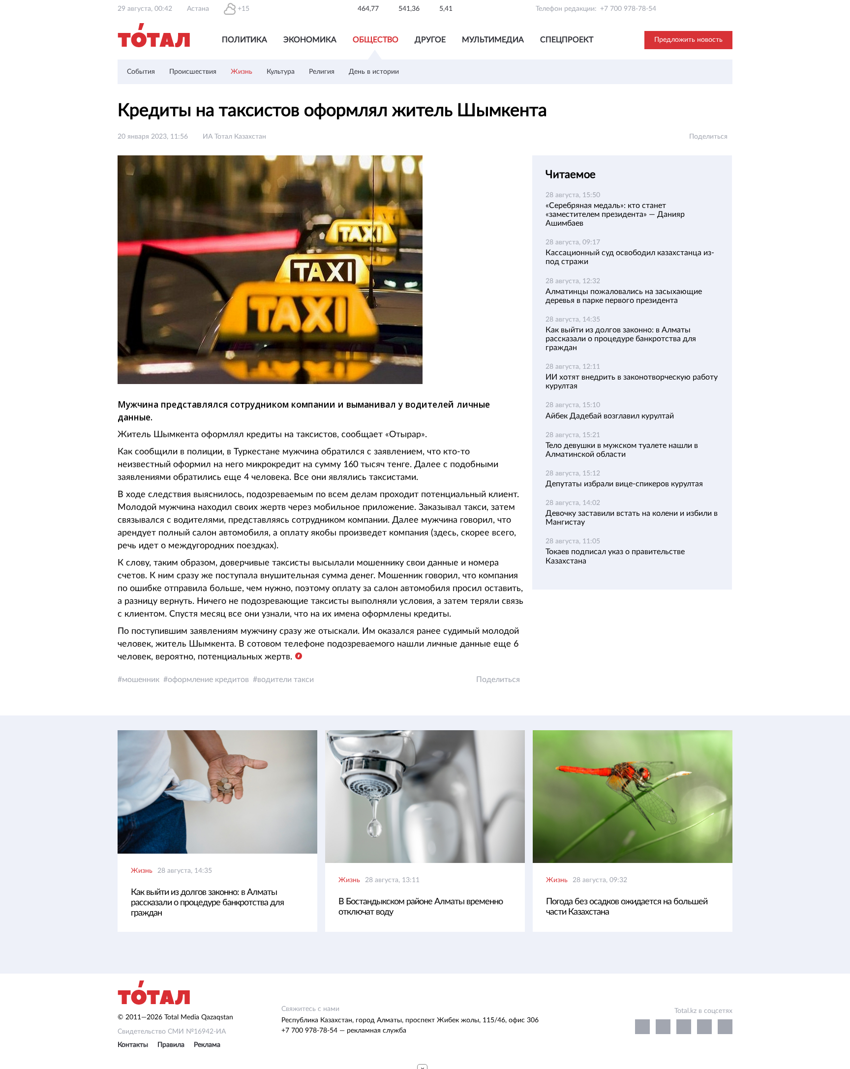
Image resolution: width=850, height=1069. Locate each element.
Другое (430, 40)
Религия (321, 71)
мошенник (140, 679)
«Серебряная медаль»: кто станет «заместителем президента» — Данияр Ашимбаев (615, 214)
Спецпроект (566, 40)
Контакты (133, 1044)
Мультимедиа (493, 40)
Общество (375, 40)
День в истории (374, 71)
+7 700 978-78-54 (628, 8)
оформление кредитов (208, 679)
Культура (281, 71)
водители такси (285, 679)
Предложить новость (688, 39)
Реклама (207, 1044)
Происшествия (192, 71)
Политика (244, 40)
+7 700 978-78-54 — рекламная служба (343, 1030)
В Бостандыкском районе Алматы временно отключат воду (420, 907)
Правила (170, 1044)
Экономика (309, 40)
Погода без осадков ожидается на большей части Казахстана (626, 907)
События (141, 71)
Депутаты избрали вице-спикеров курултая (624, 484)
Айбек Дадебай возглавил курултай (610, 416)
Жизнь (241, 71)
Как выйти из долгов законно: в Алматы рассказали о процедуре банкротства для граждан (621, 339)
